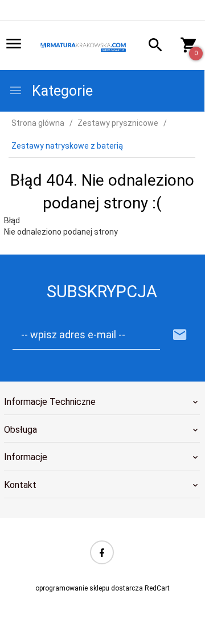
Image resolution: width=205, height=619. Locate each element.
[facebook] (102, 552)
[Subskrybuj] (180, 335)
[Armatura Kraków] (84, 46)
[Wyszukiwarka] (152, 46)
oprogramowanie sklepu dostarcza (89, 588)
